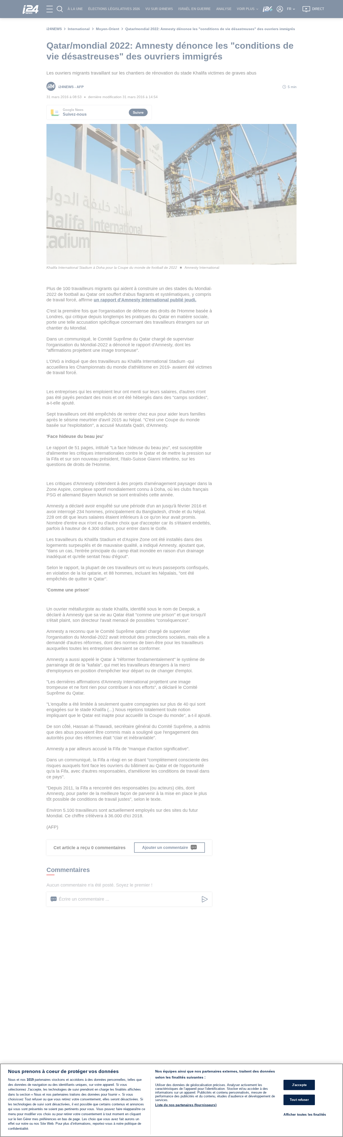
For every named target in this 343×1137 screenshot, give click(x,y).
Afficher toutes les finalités (304, 1114)
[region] (171, 1100)
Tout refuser (299, 1100)
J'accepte (299, 1085)
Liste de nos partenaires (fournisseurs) (185, 1105)
